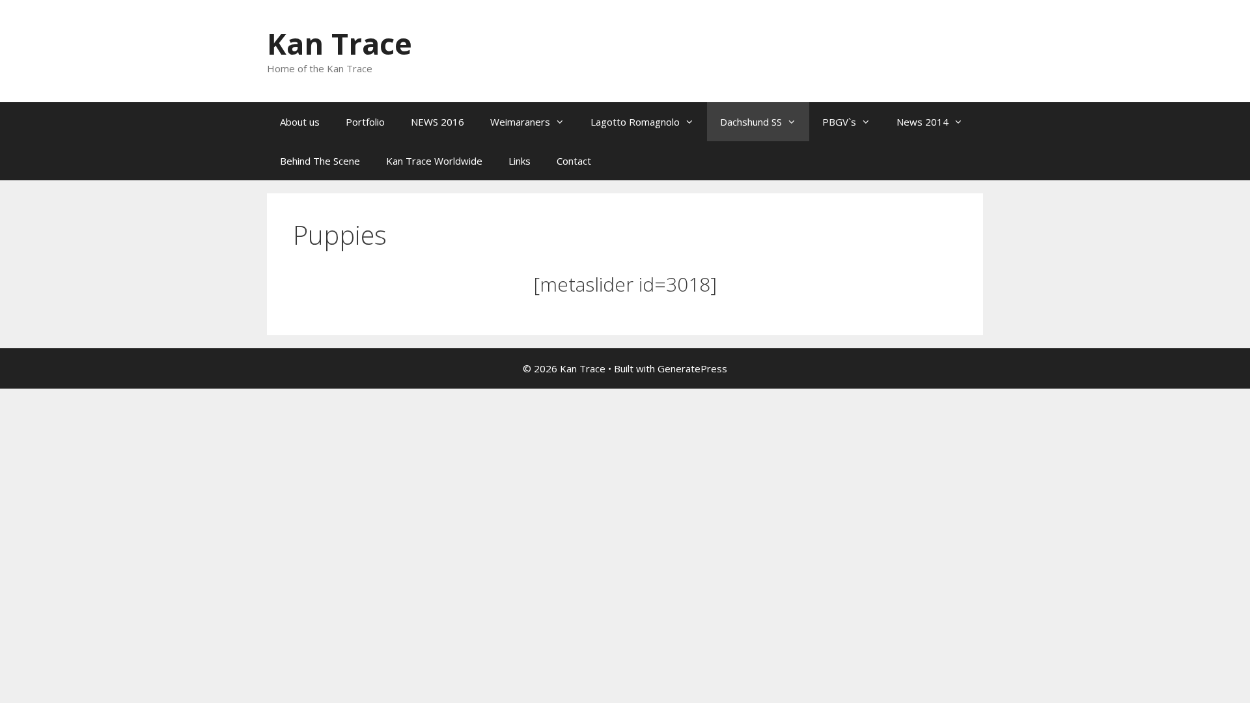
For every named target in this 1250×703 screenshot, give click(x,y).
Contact (574, 160)
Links (519, 160)
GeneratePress (692, 368)
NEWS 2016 (437, 121)
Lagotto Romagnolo (635, 121)
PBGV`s (839, 121)
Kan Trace (339, 43)
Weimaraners (520, 121)
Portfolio (365, 121)
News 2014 (922, 121)
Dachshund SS (751, 121)
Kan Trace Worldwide (434, 160)
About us (300, 121)
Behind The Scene (320, 160)
